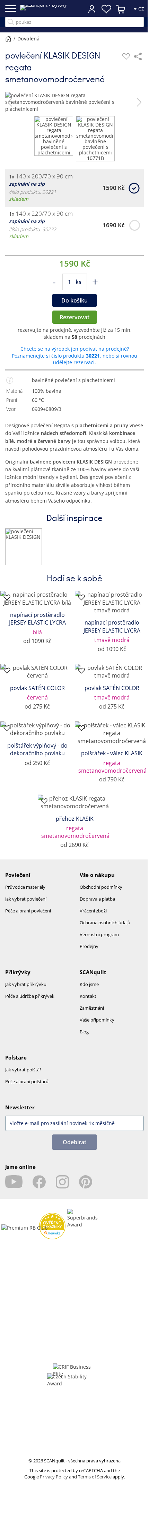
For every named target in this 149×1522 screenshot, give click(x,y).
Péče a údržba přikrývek (29, 996)
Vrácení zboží (93, 911)
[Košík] (115, 9)
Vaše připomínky (97, 1020)
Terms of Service (95, 1477)
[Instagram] (62, 1181)
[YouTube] (14, 1181)
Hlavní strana (8, 39)
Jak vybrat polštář (23, 1069)
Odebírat (74, 1142)
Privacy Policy (54, 1477)
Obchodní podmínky (101, 887)
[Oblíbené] (126, 56)
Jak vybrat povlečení (25, 899)
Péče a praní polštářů (27, 1081)
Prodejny (89, 946)
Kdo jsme (89, 984)
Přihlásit (86, 8)
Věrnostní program (99, 934)
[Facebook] (39, 1181)
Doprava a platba (97, 899)
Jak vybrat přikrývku (25, 984)
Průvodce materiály (25, 887)
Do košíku (74, 300)
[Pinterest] (85, 1181)
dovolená (28, 38)
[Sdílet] (138, 56)
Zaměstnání (92, 1008)
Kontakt (88, 996)
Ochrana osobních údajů (105, 922)
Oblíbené (101, 9)
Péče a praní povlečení (28, 911)
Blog (84, 1031)
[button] (10, 102)
